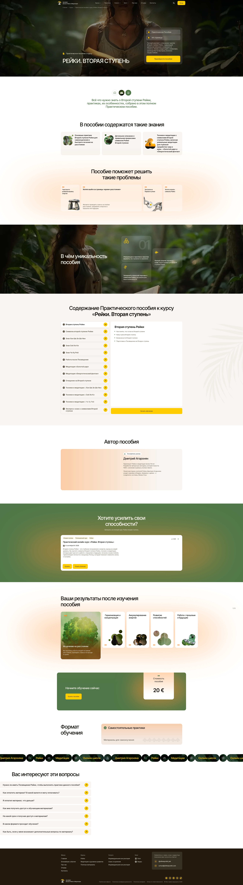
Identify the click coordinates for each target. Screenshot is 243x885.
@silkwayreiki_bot (165, 861)
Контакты (153, 3)
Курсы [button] (97, 3)
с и (80, 395)
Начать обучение (146, 411)
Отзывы (143, 3)
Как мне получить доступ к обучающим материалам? (28, 808)
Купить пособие (73, 696)
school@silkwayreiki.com (167, 866)
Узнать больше (80, 566)
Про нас (134, 3)
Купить (67, 566)
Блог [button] (125, 3)
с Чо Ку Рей (80, 402)
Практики (107, 3)
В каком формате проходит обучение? (21, 824)
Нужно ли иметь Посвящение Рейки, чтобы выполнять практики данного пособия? (41, 785)
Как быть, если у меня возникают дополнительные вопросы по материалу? (38, 832)
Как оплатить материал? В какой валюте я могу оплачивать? (31, 793)
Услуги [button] (116, 3)
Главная (65, 7)
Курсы (71, 7)
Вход (181, 3)
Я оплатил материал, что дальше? (18, 800)
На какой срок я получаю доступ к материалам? (25, 816)
